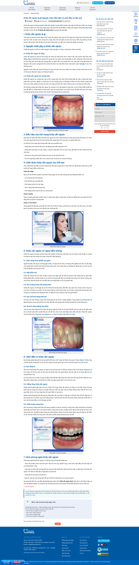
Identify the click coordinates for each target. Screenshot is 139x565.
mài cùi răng (83, 369)
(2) (80, 49)
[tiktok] (105, 544)
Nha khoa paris (43, 21)
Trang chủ (26, 13)
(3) (60, 256)
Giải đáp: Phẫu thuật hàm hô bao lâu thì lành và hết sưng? (105, 88)
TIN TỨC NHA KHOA (92, 8)
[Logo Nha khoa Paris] (29, 533)
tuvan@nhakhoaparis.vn (34, 544)
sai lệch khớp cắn (44, 25)
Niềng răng (27, 59)
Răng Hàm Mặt (35, 13)
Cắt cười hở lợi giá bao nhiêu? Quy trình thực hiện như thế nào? (105, 81)
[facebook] (98, 544)
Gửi (58, 524)
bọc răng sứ (80, 360)
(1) (82, 42)
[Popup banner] (13, 562)
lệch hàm (87, 300)
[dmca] (102, 555)
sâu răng (65, 312)
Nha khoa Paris (87, 28)
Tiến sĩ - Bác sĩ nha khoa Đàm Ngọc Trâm (43, 502)
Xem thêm (32, 495)
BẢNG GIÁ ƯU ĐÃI (77, 8)
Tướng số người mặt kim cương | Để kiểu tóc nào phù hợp (105, 46)
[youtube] (102, 544)
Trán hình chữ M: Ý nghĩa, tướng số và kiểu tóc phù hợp (105, 23)
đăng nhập (32, 521)
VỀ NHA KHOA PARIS (31, 8)
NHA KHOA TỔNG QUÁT (62, 8)
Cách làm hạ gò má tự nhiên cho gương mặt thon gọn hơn (105, 53)
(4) (87, 362)
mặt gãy (82, 64)
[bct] (102, 552)
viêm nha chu (76, 312)
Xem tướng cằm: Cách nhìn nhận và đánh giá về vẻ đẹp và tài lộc (105, 39)
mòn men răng (43, 314)
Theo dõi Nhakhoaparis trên (55, 21)
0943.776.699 (38, 540)
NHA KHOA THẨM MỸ (47, 8)
